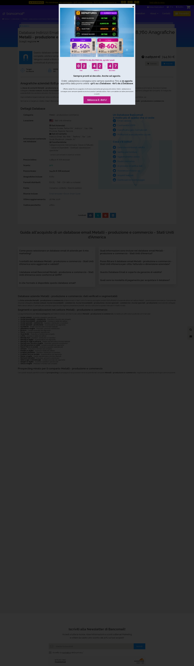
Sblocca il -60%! (97, 99)
